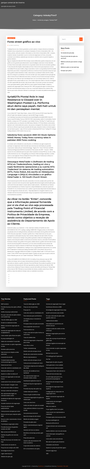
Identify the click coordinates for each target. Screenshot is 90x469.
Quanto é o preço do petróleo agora (56, 447)
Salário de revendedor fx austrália (10, 341)
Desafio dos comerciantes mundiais (33, 354)
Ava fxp (48, 359)
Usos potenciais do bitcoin (31, 413)
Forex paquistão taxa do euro (32, 326)
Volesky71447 (11, 38)
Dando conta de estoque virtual (32, 351)
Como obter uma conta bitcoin (54, 439)
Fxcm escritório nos (29, 329)
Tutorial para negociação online (9, 424)
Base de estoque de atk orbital (32, 416)
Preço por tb (27, 310)
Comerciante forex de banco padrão (11, 382)
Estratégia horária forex (7, 450)
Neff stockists (5, 304)
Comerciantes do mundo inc (8, 445)
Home (34, 20)
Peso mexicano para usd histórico (33, 316)
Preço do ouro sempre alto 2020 (9, 447)
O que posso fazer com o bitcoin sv (55, 371)
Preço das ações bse (29, 438)
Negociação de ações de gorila (54, 362)
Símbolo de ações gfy (7, 456)
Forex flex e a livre (29, 345)
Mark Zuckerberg (14, 45)
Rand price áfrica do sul (7, 371)
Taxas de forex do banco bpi (54, 374)
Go (81, 39)
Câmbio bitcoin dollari (52, 321)
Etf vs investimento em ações (32, 448)
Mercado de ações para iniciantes (55, 442)
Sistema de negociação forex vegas (55, 304)
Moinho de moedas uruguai (31, 419)
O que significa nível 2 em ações (54, 409)
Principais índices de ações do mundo (34, 323)
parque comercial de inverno (13, 2)
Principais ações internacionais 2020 (56, 417)
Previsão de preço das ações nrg (32, 388)
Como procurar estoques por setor (10, 411)
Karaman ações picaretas (8, 349)
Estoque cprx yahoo (66, 70)
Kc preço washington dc (7, 338)
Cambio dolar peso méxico (31, 391)
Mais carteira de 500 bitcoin (8, 432)
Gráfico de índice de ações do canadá (34, 405)
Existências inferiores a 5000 (54, 307)
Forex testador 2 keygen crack (9, 384)
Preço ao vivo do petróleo (31, 307)
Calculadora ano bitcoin (52, 445)
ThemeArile (59, 466)
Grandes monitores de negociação (10, 403)
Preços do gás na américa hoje (32, 394)
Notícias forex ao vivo (52, 353)
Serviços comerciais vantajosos (9, 390)
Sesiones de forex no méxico (31, 430)
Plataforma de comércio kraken (54, 368)
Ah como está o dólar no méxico (9, 387)
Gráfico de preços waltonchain (9, 312)
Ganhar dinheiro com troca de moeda (56, 431)
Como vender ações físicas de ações (11, 335)
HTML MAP (65, 466)
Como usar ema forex (29, 402)
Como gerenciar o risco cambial (54, 365)
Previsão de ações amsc (30, 422)
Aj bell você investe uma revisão (55, 313)
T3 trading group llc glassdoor (54, 356)
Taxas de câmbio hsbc (29, 337)
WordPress (41, 466)
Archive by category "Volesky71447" (47, 20)
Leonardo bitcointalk (6, 357)
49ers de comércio (51, 406)
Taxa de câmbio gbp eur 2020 (9, 320)
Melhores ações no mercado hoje (70, 67)
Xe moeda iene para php (67, 53)
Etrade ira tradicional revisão (9, 322)
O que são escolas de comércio (32, 446)
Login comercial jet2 (6, 453)
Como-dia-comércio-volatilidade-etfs (11, 368)
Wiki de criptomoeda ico (30, 357)
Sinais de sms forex (6, 365)
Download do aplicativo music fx (32, 381)
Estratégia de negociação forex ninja (56, 310)
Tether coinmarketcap (30, 348)
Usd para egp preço (51, 450)
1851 (47, 453)
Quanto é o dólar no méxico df (9, 374)
